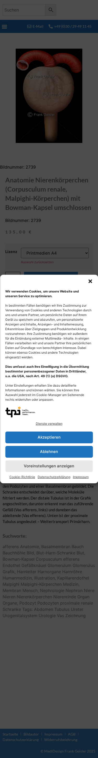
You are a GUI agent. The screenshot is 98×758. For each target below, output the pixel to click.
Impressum (81, 477)
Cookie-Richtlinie (22, 477)
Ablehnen (49, 451)
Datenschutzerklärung (54, 477)
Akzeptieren (49, 437)
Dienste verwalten (49, 424)
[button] (90, 281)
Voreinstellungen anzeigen (49, 465)
